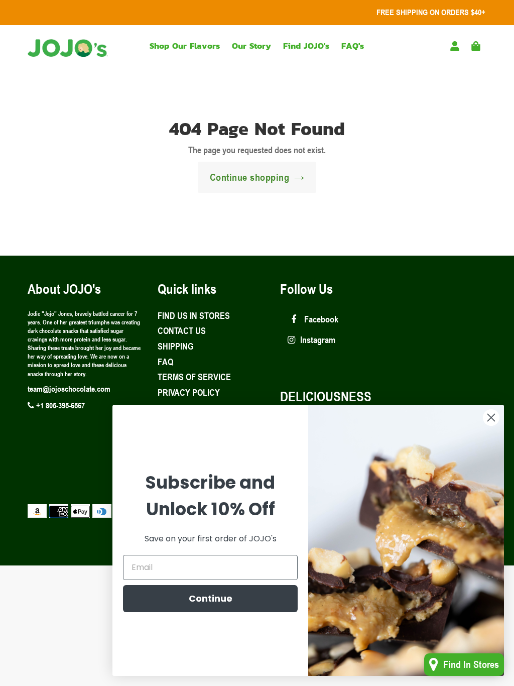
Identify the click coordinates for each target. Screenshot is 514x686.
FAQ (165, 361)
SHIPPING (175, 346)
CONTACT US (182, 330)
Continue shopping (250, 177)
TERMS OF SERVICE (194, 376)
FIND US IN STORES (194, 315)
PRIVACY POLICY (189, 392)
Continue (210, 598)
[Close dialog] (491, 417)
